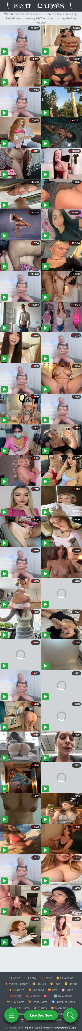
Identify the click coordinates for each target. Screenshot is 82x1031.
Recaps (47, 1027)
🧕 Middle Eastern (17, 983)
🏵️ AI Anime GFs (62, 1008)
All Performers (61, 1027)
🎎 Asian (14, 978)
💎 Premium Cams (63, 1001)
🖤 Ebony (30, 978)
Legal (74, 1027)
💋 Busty (16, 996)
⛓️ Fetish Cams (19, 1008)
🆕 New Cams (63, 996)
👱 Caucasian (64, 978)
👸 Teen (55, 983)
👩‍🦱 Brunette (16, 990)
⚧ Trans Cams (38, 1001)
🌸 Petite (67, 990)
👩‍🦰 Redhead (36, 990)
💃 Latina (46, 978)
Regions (28, 1027)
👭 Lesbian (32, 996)
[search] (70, 1015)
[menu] (11, 1015)
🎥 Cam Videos (63, 1013)
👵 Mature (39, 983)
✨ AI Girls (40, 1008)
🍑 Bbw (53, 990)
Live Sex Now (41, 1015)
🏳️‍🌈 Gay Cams (15, 1001)
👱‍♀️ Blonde (71, 983)
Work (38, 1027)
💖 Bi (47, 996)
